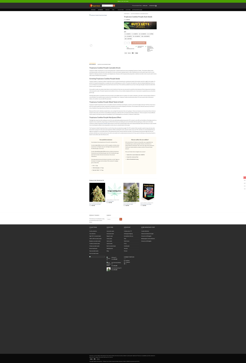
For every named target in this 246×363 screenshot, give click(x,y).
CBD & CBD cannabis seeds (95, 238)
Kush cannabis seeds (93, 253)
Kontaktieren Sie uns (128, 236)
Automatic (100, 9)
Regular (107, 9)
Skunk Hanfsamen (93, 248)
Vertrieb (126, 248)
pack (125, 31)
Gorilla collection (93, 231)
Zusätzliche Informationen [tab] (104, 64)
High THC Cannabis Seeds (95, 236)
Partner (125, 251)
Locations (128, 9)
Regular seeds (110, 236)
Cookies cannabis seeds (94, 243)
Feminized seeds (110, 233)
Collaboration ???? (128, 231)
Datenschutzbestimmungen (147, 233)
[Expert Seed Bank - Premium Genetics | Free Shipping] (94, 5)
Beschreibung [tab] (92, 64)
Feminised (93, 9)
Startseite (126, 13)
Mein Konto (126, 241)
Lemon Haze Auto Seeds (128, 204)
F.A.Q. (125, 243)
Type (113, 9)
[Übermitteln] (114, 6)
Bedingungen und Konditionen (148, 238)
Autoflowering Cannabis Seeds (139, 13)
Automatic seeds (110, 231)
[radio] (127, 34)
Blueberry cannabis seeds (95, 241)
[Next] (156, 195)
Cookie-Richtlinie (145, 231)
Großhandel (126, 246)
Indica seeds (109, 238)
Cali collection (92, 233)
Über (125, 238)
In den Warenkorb (139, 43)
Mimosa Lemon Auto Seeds (146, 204)
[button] (145, 5)
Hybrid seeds (109, 243)
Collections (121, 9)
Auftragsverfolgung (137, 9)
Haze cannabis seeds (93, 251)
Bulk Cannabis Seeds (111, 246)
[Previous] (89, 195)
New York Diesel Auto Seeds (95, 204)
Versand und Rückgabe (146, 236)
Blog (108, 251)
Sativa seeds (109, 241)
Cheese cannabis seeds (94, 246)
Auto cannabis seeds (105, 123)
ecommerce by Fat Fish (134, 361)
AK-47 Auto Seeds (110, 201)
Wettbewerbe (110, 248)
